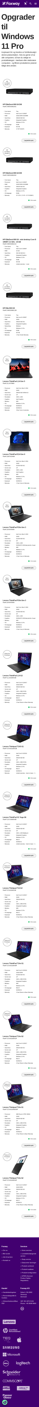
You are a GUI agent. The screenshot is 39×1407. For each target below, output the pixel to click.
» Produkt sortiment (27, 1266)
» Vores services (26, 1250)
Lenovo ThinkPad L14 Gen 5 (14, 381)
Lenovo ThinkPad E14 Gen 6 (14, 454)
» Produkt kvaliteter (27, 1269)
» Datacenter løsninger (28, 1262)
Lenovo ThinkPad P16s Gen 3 (14, 527)
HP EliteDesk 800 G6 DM (12, 104)
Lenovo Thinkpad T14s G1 (13, 1107)
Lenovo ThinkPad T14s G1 (13, 963)
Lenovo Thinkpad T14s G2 (13, 1036)
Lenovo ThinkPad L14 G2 (13, 676)
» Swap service (25, 1259)
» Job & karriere (7, 1257)
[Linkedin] (22, 1308)
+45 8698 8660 (31, 1303)
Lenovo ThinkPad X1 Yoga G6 (14, 817)
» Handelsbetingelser (9, 1292)
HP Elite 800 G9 (9, 308)
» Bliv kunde (6, 1254)
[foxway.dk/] (11, 4)
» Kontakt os (6, 1260)
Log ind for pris (28, 140)
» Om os (4, 1250)
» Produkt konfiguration (28, 1273)
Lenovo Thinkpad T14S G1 (13, 746)
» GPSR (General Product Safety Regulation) (26, 1278)
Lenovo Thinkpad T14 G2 (12, 888)
